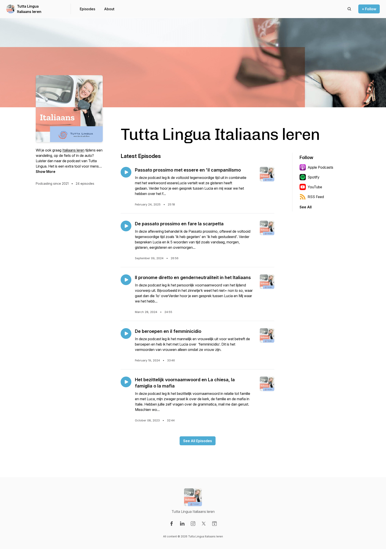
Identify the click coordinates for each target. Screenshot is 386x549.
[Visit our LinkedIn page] (182, 523)
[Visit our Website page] (214, 523)
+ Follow (369, 9)
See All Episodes (197, 441)
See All (306, 207)
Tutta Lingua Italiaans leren (29, 9)
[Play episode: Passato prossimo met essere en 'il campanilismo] (126, 172)
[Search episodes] (349, 9)
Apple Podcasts (320, 167)
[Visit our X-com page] (203, 523)
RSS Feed (316, 197)
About (109, 9)
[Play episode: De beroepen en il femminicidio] (126, 333)
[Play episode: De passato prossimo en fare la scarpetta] (126, 226)
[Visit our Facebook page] (171, 523)
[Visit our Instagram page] (193, 523)
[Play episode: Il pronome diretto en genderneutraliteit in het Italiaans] (126, 279)
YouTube (315, 187)
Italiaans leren (73, 150)
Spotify (313, 177)
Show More (45, 171)
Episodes (87, 9)
